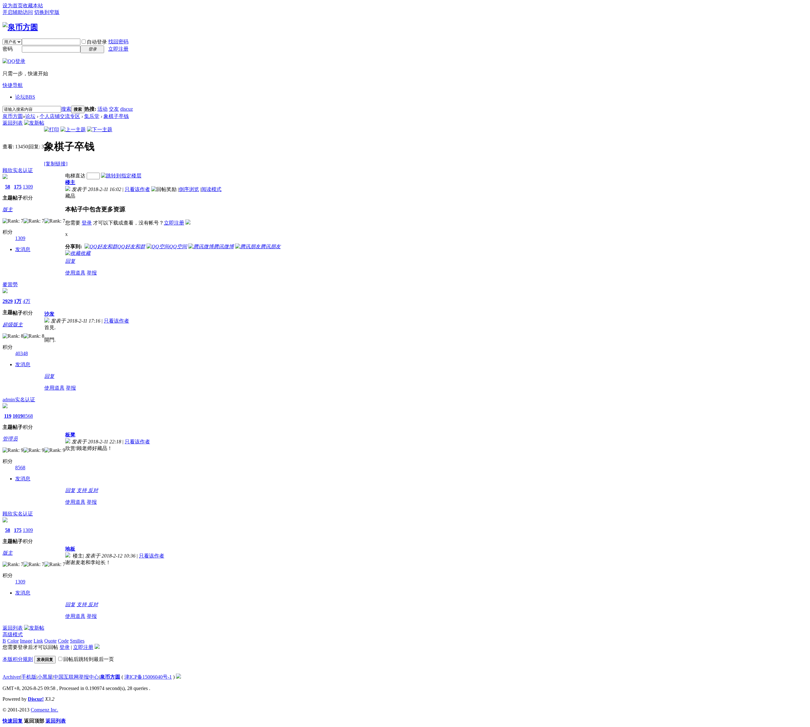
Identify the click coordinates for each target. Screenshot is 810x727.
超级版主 (13, 324)
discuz (126, 109)
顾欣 (8, 170)
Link (38, 641)
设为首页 (13, 5)
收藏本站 (33, 5)
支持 (82, 490)
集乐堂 (91, 116)
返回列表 (13, 123)
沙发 (49, 314)
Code (63, 641)
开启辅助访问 (18, 12)
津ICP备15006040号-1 (148, 677)
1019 (18, 416)
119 (7, 416)
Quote (50, 641)
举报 (92, 272)
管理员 (10, 438)
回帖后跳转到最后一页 (88, 659)
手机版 (28, 677)
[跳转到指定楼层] (121, 175)
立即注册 (118, 49)
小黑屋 (45, 677)
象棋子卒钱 (116, 116)
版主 (8, 209)
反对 (93, 490)
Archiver (11, 677)
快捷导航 (13, 85)
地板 (70, 548)
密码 (8, 49)
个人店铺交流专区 (60, 116)
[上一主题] (73, 129)
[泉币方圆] (20, 27)
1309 (28, 186)
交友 (114, 109)
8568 (28, 416)
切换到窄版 (46, 12)
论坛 (25, 97)
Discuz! (36, 699)
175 (18, 186)
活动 (102, 109)
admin (9, 399)
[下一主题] (99, 129)
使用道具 (75, 272)
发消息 (22, 249)
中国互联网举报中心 (76, 677)
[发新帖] (34, 123)
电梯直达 (75, 175)
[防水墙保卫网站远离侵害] (178, 677)
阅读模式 (211, 189)
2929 (8, 301)
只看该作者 (137, 189)
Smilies (77, 641)
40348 (21, 353)
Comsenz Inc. (44, 709)
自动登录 (97, 42)
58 (7, 186)
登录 (87, 222)
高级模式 (13, 634)
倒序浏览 (189, 189)
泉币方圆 (13, 116)
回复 (70, 261)
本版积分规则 (18, 659)
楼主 (70, 182)
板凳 (70, 434)
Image (26, 641)
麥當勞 (10, 284)
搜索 (66, 109)
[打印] (51, 129)
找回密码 (118, 41)
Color (13, 641)
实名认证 (23, 170)
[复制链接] (55, 163)
